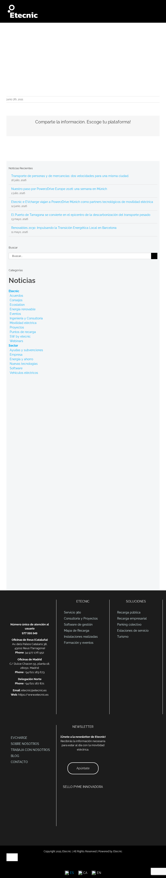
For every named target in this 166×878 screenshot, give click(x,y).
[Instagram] (41, 709)
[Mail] (18, 709)
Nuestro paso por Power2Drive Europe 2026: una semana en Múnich (59, 189)
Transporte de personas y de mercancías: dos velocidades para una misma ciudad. (70, 176)
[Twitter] (29, 709)
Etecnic (14, 291)
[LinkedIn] (24, 709)
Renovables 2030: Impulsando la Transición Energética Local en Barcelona (64, 227)
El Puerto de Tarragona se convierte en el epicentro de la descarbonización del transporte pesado (80, 215)
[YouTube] (35, 709)
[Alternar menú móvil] (158, 6)
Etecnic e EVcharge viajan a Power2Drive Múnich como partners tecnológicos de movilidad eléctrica (82, 202)
